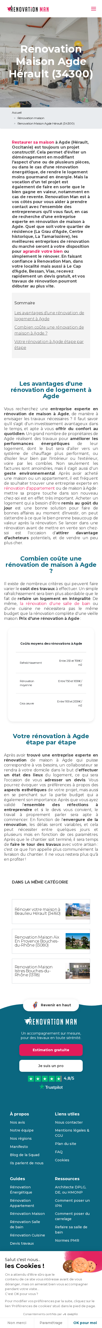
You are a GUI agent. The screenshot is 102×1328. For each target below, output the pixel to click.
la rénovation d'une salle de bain (55, 603)
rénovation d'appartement (29, 488)
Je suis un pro (51, 1066)
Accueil (17, 112)
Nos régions (21, 1138)
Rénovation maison (31, 118)
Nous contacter (69, 1122)
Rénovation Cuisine (27, 1235)
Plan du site (65, 1143)
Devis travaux (22, 1243)
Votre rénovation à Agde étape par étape (49, 344)
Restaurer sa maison (33, 142)
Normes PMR (67, 1240)
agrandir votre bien (43, 251)
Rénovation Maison (27, 1213)
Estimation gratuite (51, 1050)
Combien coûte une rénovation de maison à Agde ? (49, 330)
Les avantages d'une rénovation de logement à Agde (49, 316)
